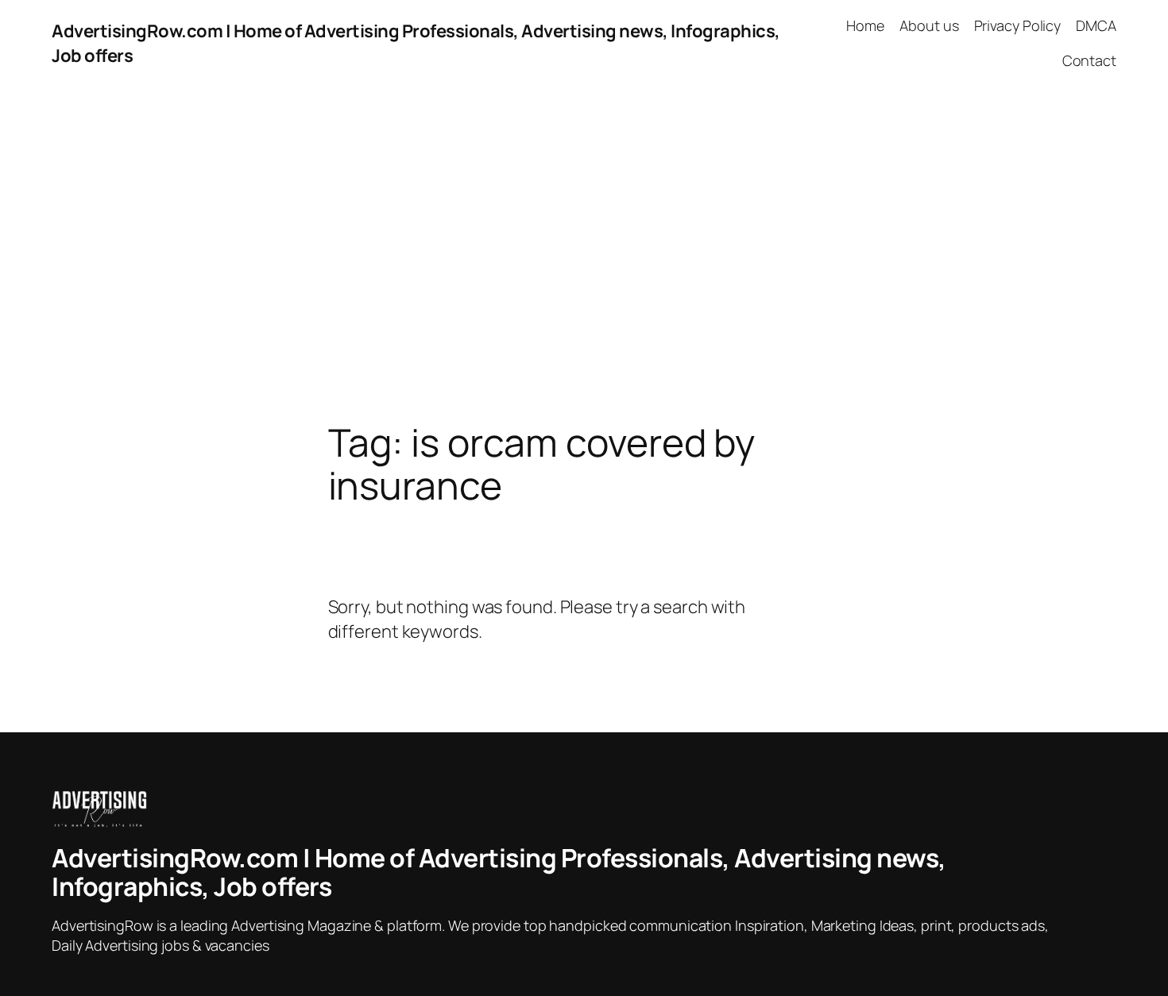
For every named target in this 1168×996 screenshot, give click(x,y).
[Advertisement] (584, 254)
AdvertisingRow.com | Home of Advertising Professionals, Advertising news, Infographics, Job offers (499, 872)
